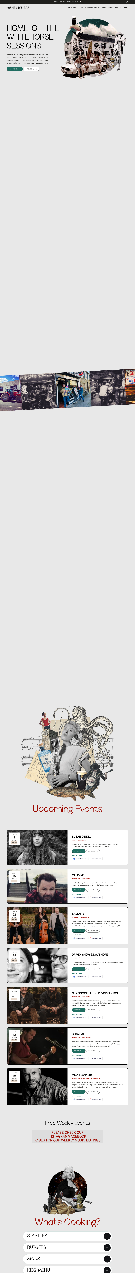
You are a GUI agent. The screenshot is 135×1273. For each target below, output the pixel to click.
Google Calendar (81, 859)
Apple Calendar (96, 859)
